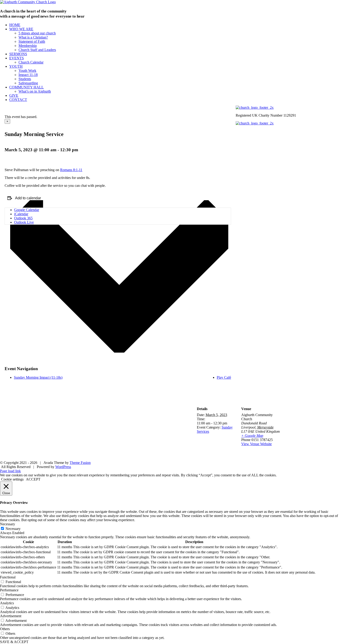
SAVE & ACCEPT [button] (14, 642)
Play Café (224, 377)
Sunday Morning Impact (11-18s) (38, 377)
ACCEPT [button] (33, 479)
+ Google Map (252, 436)
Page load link (10, 471)
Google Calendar (26, 210)
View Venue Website (256, 444)
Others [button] (5, 629)
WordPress (63, 467)
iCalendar (21, 214)
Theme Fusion (80, 463)
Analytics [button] (7, 603)
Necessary (13, 529)
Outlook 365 (23, 218)
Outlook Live (24, 222)
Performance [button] (9, 590)
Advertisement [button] (10, 616)
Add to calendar (28, 198)
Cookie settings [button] (12, 479)
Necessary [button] (7, 524)
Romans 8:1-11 (71, 170)
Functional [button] (7, 577)
